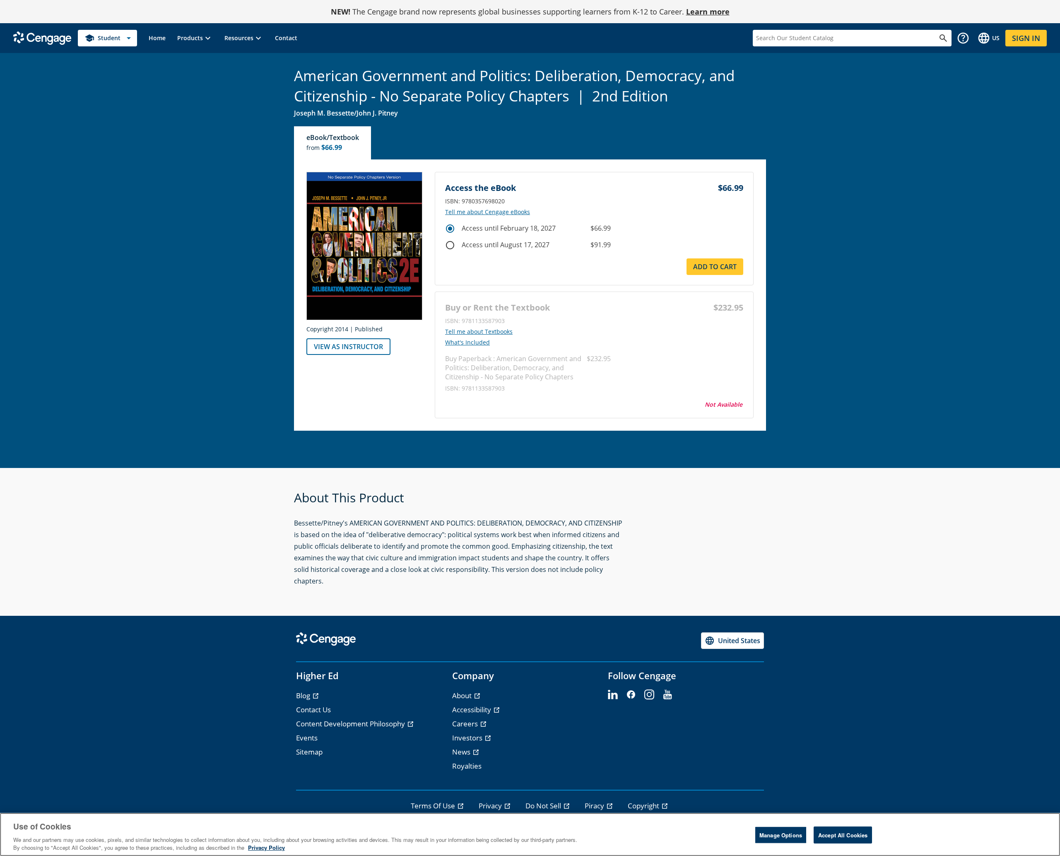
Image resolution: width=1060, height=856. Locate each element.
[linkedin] (613, 695)
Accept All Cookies (842, 835)
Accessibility (472, 709)
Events (307, 738)
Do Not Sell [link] (544, 805)
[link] (157, 38)
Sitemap (309, 752)
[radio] (450, 229)
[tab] (333, 142)
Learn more (708, 12)
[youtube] (667, 695)
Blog (304, 695)
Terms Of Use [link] (434, 805)
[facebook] (631, 695)
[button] (195, 38)
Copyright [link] (644, 805)
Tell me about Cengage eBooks (487, 212)
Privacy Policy (266, 847)
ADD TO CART (715, 266)
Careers (465, 723)
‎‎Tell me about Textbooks (479, 331)
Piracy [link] (595, 805)
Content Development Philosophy (351, 723)
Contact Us (313, 709)
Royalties (467, 766)
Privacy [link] (491, 805)
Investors (468, 738)
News (462, 752)
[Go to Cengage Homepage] (42, 37)
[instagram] (649, 695)
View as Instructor (348, 346)
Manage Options (780, 835)
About (462, 695)
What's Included (467, 342)
